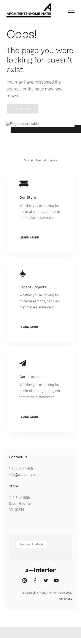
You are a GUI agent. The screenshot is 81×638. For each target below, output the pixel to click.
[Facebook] (35, 580)
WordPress (65, 598)
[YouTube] (56, 580)
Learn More (29, 237)
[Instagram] (25, 580)
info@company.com (24, 475)
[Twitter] (46, 580)
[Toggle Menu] (71, 11)
